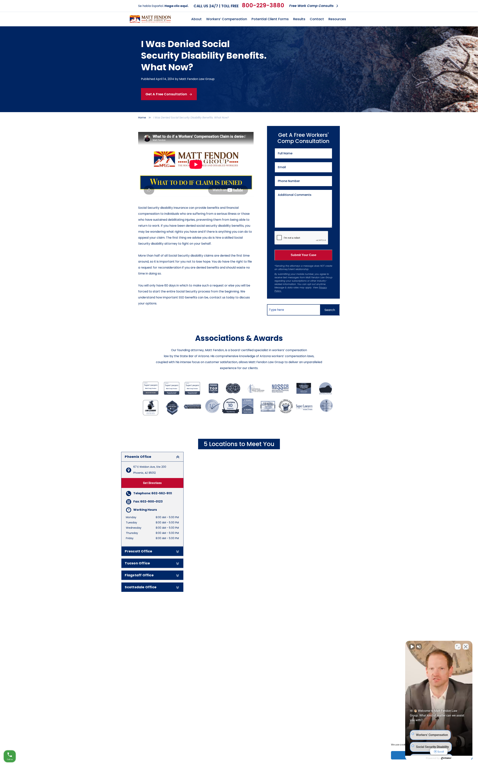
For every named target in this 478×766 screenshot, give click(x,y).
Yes (244, 392)
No (232, 392)
